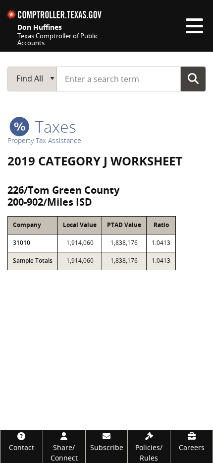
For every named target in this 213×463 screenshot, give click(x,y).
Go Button (193, 78)
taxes (53, 126)
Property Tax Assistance (44, 140)
